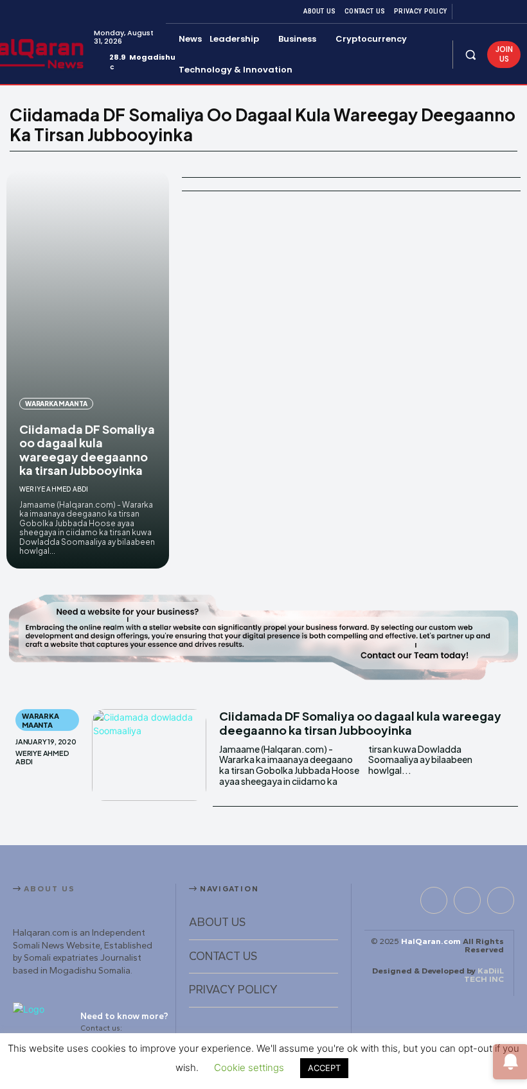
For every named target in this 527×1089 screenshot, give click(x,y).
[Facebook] (466, 11)
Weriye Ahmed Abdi (53, 489)
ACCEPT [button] (324, 1068)
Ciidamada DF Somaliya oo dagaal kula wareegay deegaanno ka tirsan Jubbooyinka (87, 450)
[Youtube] (513, 11)
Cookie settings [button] (249, 1067)
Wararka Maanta (56, 403)
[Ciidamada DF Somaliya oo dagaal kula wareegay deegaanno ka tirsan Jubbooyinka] (87, 370)
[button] (470, 54)
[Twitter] (497, 11)
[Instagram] (482, 11)
